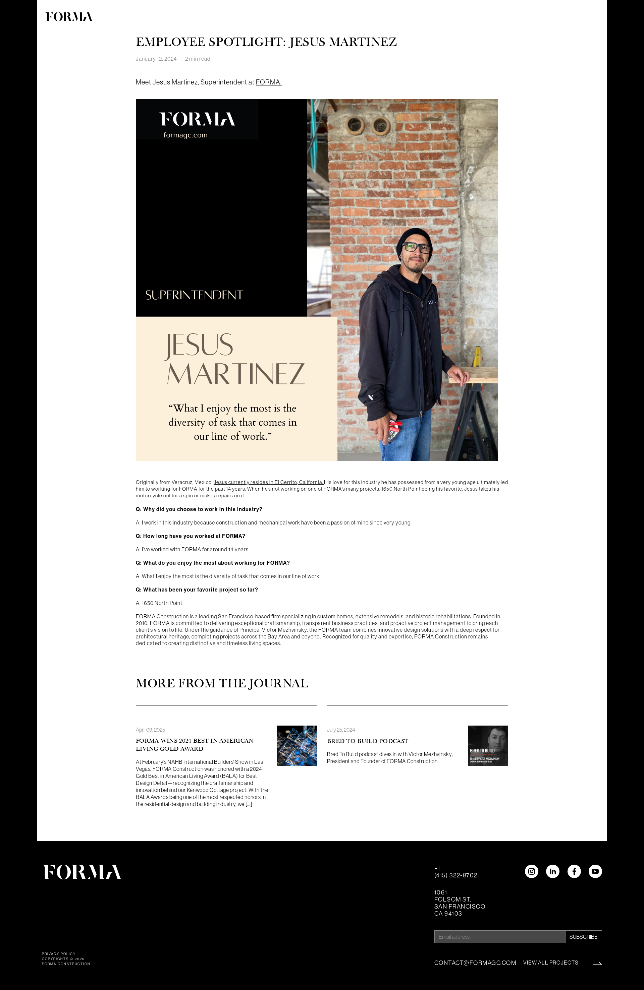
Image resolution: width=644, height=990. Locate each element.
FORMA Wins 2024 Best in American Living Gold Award (195, 745)
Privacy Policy (59, 954)
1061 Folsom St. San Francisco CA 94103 (460, 902)
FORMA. (269, 82)
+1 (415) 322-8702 (456, 871)
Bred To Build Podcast (367, 741)
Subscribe (584, 936)
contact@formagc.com (475, 962)
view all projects (551, 962)
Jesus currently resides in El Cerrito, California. (269, 482)
